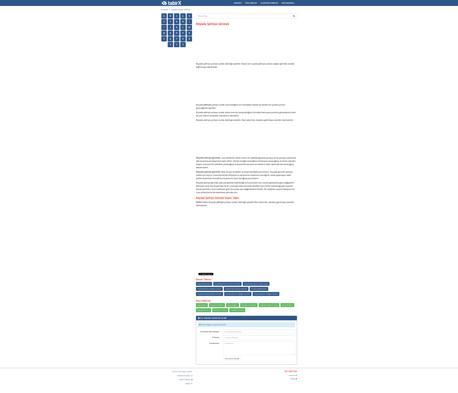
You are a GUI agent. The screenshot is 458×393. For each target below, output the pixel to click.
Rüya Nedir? (202, 305)
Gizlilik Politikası (185, 379)
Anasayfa (164, 9)
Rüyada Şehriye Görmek (180, 9)
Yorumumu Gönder (232, 358)
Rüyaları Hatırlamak (249, 305)
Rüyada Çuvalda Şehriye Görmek (209, 294)
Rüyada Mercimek (204, 284)
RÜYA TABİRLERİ (251, 3)
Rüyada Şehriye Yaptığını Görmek (238, 294)
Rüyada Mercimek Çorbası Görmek (227, 284)
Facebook (292, 375)
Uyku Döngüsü (287, 305)
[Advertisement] (246, 43)
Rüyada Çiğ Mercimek (259, 289)
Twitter (293, 379)
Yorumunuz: (214, 343)
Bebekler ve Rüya (220, 310)
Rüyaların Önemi (204, 310)
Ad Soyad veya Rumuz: (209, 331)
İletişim (188, 384)
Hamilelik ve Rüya (237, 310)
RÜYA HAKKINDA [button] (288, 3)
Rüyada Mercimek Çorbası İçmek (256, 284)
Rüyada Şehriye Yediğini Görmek (266, 294)
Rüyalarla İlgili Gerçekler (269, 305)
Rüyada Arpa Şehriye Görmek (236, 289)
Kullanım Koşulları (183, 376)
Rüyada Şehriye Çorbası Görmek (209, 289)
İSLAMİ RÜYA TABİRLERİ (269, 3)
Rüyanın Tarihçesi (217, 305)
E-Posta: (215, 337)
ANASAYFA (238, 3)
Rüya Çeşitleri (232, 305)
